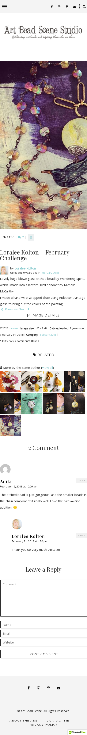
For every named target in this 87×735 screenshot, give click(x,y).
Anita (6, 481)
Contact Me (57, 720)
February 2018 (50, 273)
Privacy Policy (43, 724)
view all (47, 367)
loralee (13, 328)
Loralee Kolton (25, 268)
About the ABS (24, 720)
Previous (11, 309)
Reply (81, 480)
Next (23, 309)
